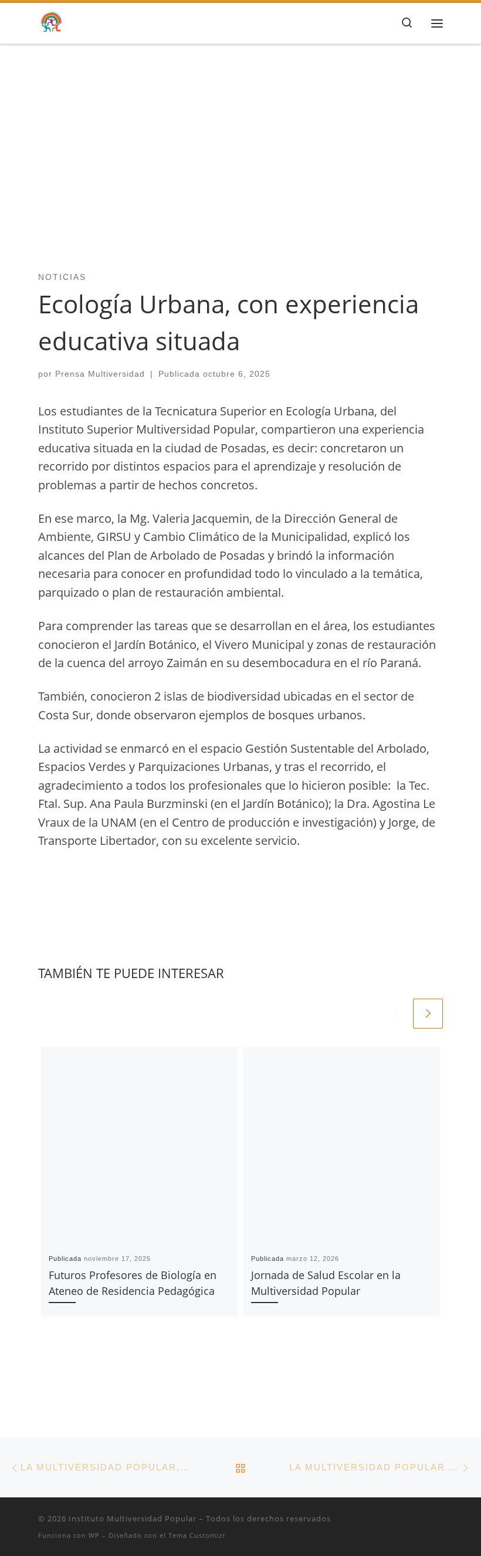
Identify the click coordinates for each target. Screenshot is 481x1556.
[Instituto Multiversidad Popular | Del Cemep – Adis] (51, 21)
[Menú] (437, 23)
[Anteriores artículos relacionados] (396, 1014)
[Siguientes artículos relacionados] (428, 1014)
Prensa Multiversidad (100, 373)
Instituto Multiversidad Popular (133, 1518)
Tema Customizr (196, 1535)
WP (94, 1535)
